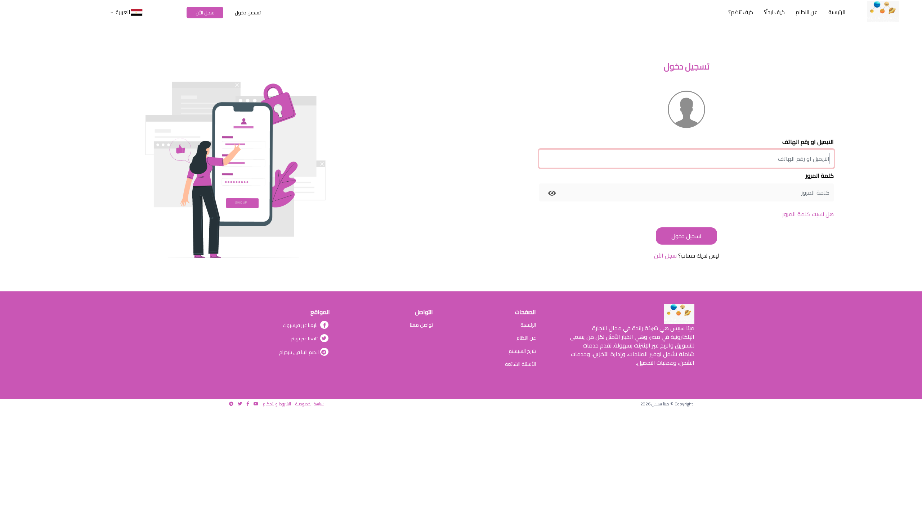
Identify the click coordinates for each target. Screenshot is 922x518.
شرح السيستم (522, 351)
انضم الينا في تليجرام (299, 352)
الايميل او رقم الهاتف (808, 141)
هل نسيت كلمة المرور (808, 214)
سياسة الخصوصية (310, 404)
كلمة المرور (820, 175)
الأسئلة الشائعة (520, 364)
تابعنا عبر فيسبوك (301, 325)
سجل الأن (205, 12)
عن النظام (526, 337)
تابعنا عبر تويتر (305, 338)
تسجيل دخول (248, 12)
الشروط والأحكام (277, 404)
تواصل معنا (421, 325)
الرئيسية (528, 325)
